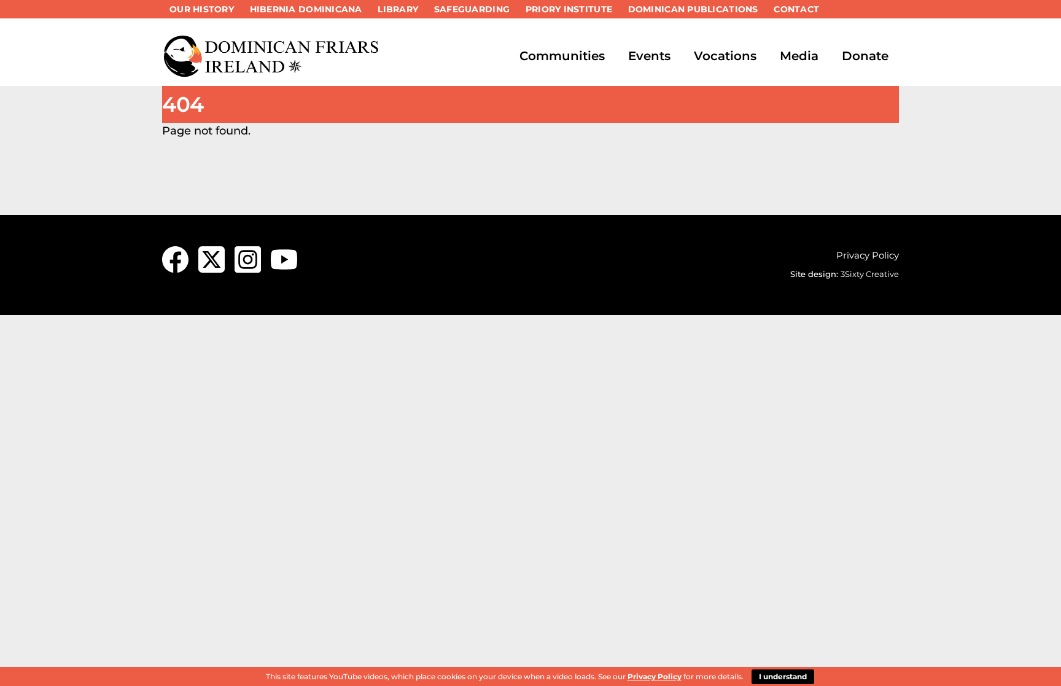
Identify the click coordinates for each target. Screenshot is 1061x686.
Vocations (725, 56)
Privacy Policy (867, 255)
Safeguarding (472, 9)
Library (398, 9)
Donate (865, 56)
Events (649, 56)
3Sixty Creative (870, 274)
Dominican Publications (693, 9)
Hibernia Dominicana (306, 9)
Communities (562, 56)
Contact (796, 9)
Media (799, 56)
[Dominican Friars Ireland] (272, 72)
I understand (783, 676)
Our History (201, 9)
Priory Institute (569, 9)
